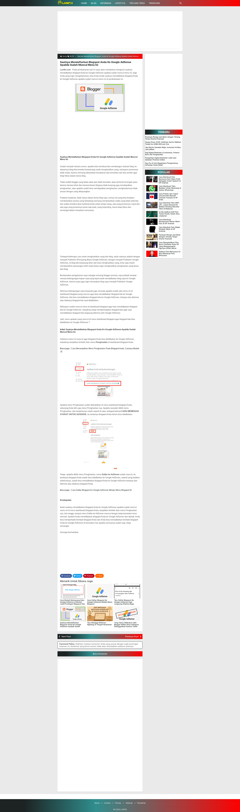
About (97, 803)
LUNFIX (123, 809)
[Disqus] (100, 695)
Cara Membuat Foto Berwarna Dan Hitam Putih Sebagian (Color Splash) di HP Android (170, 180)
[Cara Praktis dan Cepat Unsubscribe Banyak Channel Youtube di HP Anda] (152, 196)
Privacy (118, 803)
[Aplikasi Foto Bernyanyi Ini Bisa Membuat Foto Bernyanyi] (152, 254)
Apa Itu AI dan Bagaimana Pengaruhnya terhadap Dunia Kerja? (161, 164)
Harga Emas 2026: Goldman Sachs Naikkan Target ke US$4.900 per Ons (163, 143)
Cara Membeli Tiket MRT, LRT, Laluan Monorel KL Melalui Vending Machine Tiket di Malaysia (169, 206)
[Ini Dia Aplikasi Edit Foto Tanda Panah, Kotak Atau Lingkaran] (152, 214)
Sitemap (129, 803)
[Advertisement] (120, 31)
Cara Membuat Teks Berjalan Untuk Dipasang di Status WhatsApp (170, 188)
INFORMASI (105, 3)
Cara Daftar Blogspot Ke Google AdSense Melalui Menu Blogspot (100, 490)
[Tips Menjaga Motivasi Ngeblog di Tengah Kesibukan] (100, 613)
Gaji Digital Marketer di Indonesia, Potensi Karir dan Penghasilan (162, 153)
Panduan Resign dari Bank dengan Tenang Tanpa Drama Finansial (162, 138)
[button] (99, 576)
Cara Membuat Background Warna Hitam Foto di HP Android (169, 221)
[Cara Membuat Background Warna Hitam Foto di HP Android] (152, 222)
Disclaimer (141, 803)
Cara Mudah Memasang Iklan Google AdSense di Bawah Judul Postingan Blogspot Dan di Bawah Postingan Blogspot (72, 603)
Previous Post (131, 636)
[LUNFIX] (67, 3)
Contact (107, 803)
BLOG (93, 3)
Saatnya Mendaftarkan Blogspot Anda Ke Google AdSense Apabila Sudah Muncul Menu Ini (95, 63)
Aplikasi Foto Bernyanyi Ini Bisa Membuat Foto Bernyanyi (169, 253)
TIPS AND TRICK (137, 3)
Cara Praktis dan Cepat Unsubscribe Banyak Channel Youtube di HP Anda (168, 197)
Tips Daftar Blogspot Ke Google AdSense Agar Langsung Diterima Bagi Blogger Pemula (124, 603)
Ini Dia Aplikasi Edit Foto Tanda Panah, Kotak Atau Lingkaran (169, 214)
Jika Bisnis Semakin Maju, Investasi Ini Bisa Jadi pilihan (163, 148)
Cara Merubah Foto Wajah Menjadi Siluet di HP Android (169, 229)
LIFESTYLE (120, 3)
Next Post (66, 636)
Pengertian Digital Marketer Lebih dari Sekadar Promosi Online (160, 159)
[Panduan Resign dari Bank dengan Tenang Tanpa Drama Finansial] (152, 237)
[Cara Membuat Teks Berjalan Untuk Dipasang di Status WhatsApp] (152, 188)
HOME (84, 3)
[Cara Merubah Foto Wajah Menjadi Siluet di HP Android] (152, 229)
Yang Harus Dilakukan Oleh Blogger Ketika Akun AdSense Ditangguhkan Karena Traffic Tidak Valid (126, 625)
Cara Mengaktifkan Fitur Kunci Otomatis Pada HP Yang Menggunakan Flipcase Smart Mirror (169, 245)
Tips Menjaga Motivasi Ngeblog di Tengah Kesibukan (99, 624)
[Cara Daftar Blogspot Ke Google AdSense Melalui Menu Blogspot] (100, 591)
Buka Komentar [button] (100, 654)
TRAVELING (154, 3)
